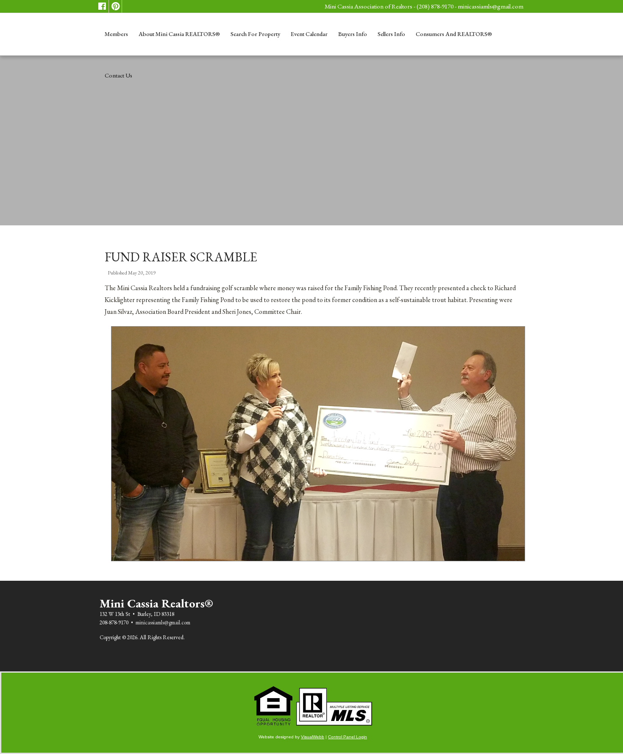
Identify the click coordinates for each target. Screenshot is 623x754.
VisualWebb (312, 737)
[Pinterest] (115, 6)
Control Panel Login (347, 737)
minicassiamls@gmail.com (490, 6)
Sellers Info (391, 34)
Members (116, 34)
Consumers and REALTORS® (454, 34)
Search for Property (255, 34)
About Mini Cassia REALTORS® (179, 34)
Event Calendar (309, 34)
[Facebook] (102, 6)
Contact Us (118, 75)
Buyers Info (352, 34)
